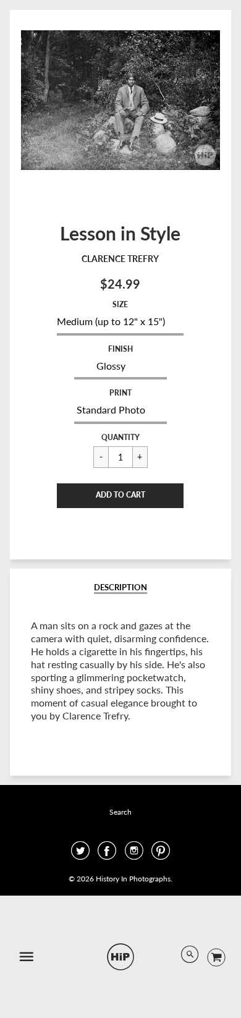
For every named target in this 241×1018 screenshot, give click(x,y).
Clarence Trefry (120, 258)
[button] (120, 495)
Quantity (120, 437)
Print (120, 392)
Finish (120, 349)
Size (120, 304)
